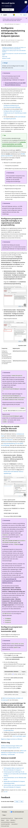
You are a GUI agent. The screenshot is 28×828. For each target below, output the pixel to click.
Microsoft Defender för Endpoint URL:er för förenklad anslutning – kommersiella (13, 752)
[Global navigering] (1, 15)
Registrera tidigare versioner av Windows (11, 739)
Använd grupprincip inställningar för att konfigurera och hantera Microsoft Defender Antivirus (15, 773)
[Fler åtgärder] (26, 24)
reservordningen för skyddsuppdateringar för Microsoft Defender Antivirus (11, 581)
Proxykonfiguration (9, 730)
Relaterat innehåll (6, 58)
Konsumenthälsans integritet (7, 822)
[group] (14, 358)
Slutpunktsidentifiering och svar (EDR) (15, 83)
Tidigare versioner (18, 818)
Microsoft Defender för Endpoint (12, 24)
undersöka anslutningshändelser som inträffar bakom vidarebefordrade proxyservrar (14, 144)
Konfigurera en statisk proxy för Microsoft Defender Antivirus (14, 51)
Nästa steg (4, 56)
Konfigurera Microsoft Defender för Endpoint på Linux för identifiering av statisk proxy (15, 113)
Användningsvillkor (5, 824)
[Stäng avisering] (26, 2)
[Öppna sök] (21, 15)
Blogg (2, 820)
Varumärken (14, 824)
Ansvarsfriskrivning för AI (7, 818)
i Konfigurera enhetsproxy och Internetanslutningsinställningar (14, 105)
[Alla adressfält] (2, 24)
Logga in (25, 14)
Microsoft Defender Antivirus (13, 85)
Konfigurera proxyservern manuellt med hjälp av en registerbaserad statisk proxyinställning (14, 48)
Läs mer (5, 791)
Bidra (7, 820)
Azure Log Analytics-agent (19, 736)
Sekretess (12, 820)
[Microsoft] (14, 15)
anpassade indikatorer (7, 439)
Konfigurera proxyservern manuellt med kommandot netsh (14, 54)
